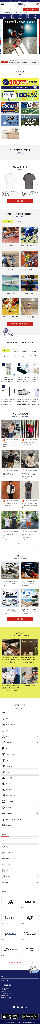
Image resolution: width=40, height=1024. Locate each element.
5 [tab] (24, 55)
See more (20, 543)
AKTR (32, 12)
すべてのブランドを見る (15, 962)
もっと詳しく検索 (30, 9)
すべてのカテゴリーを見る (20, 324)
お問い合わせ (5, 991)
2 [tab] (15, 55)
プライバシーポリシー (7, 998)
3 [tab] (18, 55)
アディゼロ (7, 12)
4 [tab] (21, 55)
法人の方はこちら (6, 981)
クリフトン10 (15, 12)
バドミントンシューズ (24, 12)
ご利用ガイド (5, 989)
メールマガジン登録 (7, 993)
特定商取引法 (5, 996)
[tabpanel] (20, 36)
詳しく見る (20, 201)
